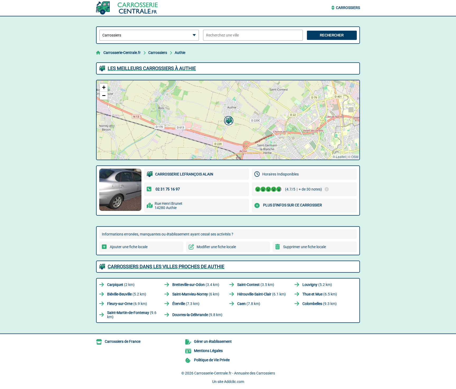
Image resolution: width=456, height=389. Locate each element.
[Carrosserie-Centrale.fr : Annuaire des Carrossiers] (129, 8)
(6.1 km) (261, 294)
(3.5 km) (255, 285)
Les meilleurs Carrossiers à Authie (152, 68)
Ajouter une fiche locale (129, 247)
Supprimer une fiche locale (304, 247)
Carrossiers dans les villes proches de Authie (166, 266)
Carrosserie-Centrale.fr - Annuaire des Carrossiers (234, 373)
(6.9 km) (127, 304)
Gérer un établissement (213, 341)
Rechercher (332, 35)
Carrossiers (348, 8)
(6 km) (195, 294)
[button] (228, 120)
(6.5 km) (319, 294)
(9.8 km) (197, 315)
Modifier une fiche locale (216, 247)
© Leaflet (339, 156)
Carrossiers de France (122, 341)
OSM (354, 156)
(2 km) (121, 285)
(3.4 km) (195, 285)
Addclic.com (234, 381)
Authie (180, 52)
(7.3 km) (186, 304)
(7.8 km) (248, 304)
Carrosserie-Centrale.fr (122, 52)
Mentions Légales (208, 351)
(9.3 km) (319, 304)
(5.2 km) (317, 285)
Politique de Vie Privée (212, 360)
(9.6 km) (131, 315)
